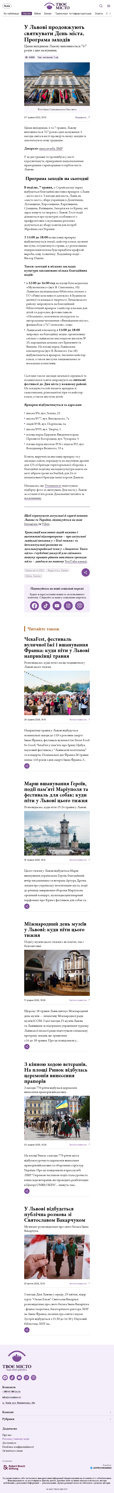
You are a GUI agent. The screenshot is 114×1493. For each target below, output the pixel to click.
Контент (8, 1412)
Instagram (31, 524)
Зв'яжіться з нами (12, 1450)
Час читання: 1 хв (47, 57)
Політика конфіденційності (18, 1446)
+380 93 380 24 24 (11, 1391)
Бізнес (48, 13)
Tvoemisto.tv (53, 485)
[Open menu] (109, 6)
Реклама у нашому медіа (15, 1438)
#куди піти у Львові (58, 570)
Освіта (99, 13)
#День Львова (33, 576)
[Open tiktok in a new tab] (45, 605)
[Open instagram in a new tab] (68, 605)
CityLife (27, 13)
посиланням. (32, 498)
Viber (45, 524)
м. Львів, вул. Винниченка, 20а (18, 1402)
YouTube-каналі (76, 561)
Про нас (7, 1435)
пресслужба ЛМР (51, 148)
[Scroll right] (109, 13)
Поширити (80, 117)
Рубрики (8, 1419)
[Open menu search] (101, 6)
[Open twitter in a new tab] (79, 605)
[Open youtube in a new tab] (57, 605)
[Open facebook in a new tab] (34, 605)
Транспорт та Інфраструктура (73, 13)
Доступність (9, 1442)
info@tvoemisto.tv (11, 1397)
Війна (37, 13)
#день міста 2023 (35, 570)
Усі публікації (11, 13)
